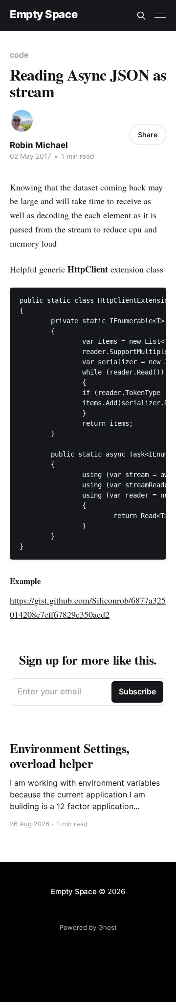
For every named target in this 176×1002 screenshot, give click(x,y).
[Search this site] (141, 15)
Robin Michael (39, 145)
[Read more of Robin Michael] (22, 121)
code (19, 55)
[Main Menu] (160, 15)
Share (147, 134)
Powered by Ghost (88, 927)
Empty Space (43, 14)
